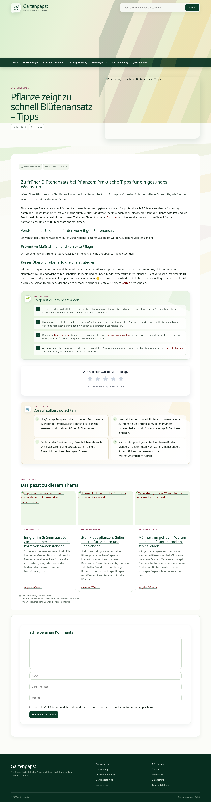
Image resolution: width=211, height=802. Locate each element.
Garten (126, 283)
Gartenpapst (23, 766)
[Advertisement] (105, 37)
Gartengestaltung (77, 62)
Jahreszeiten (140, 62)
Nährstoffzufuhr (174, 348)
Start (15, 62)
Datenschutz (158, 779)
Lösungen (112, 217)
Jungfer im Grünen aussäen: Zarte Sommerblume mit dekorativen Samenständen (47, 541)
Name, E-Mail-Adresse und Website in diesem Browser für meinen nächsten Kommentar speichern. (93, 707)
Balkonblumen (20, 87)
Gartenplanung (120, 62)
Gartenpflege (30, 62)
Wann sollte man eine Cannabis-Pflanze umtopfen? (46, 601)
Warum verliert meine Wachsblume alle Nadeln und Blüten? (51, 598)
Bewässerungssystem (118, 335)
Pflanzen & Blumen (53, 62)
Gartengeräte (99, 62)
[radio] (90, 379)
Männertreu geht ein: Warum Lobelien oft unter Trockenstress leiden (162, 541)
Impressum (157, 774)
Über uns (156, 769)
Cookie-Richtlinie (160, 784)
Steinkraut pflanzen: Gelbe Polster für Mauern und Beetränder (102, 541)
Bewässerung (61, 335)
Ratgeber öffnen (33, 587)
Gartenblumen (44, 595)
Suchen (192, 7)
